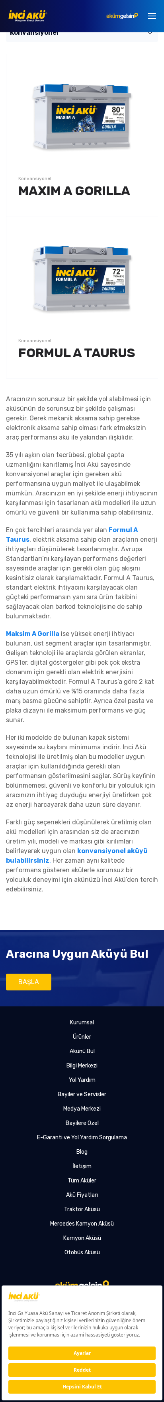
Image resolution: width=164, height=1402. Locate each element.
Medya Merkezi (82, 1108)
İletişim (82, 1166)
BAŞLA (28, 982)
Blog (82, 1152)
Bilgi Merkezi (82, 1065)
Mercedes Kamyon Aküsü (82, 1223)
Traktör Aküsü (82, 1209)
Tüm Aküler (82, 1180)
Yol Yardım (82, 1080)
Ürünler (82, 1037)
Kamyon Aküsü (82, 1238)
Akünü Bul (82, 1051)
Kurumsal (82, 1022)
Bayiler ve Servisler (82, 1094)
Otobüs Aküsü (82, 1252)
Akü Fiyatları (82, 1195)
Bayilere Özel (82, 1123)
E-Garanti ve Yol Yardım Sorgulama (82, 1137)
